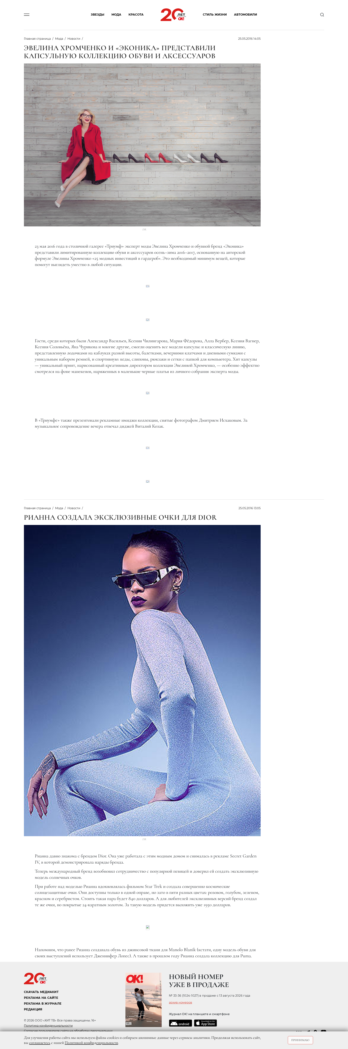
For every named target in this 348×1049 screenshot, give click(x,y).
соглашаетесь (39, 1042)
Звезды (97, 14)
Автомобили (245, 14)
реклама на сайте (41, 998)
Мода (116, 14)
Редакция (33, 1009)
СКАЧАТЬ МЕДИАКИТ (41, 992)
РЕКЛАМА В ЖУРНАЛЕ (42, 1003)
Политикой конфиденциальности (91, 1042)
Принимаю (300, 1040)
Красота (136, 14)
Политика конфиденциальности (48, 1025)
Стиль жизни (215, 14)
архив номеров (180, 1002)
